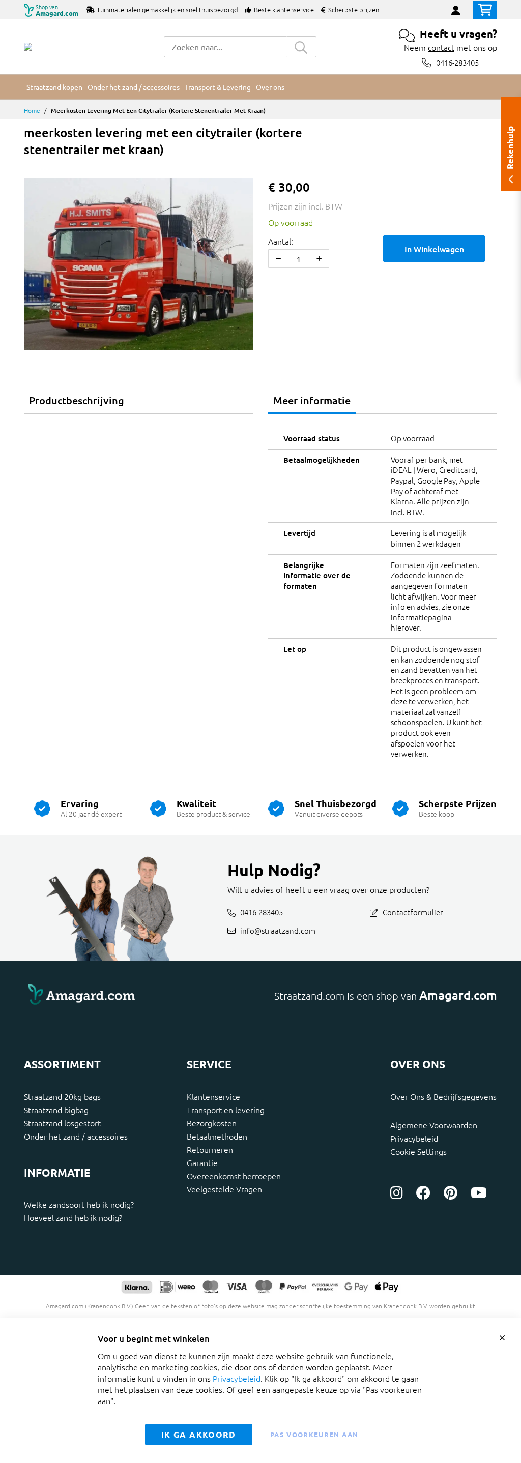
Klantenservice (213, 1096)
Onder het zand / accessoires (76, 1136)
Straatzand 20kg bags (62, 1096)
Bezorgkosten (212, 1122)
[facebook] (423, 1192)
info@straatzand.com (277, 929)
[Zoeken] (301, 46)
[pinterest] (450, 1192)
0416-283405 (457, 62)
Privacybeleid (414, 1138)
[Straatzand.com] (28, 47)
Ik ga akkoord (198, 1434)
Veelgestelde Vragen (224, 1189)
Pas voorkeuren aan (314, 1434)
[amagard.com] (138, 994)
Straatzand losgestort (62, 1122)
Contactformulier (413, 912)
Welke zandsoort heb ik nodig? (79, 1204)
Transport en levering (226, 1109)
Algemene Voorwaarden (433, 1124)
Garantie (202, 1162)
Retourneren (210, 1149)
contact (441, 47)
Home (32, 110)
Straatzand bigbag (56, 1109)
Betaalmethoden (217, 1136)
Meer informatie (312, 400)
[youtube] (479, 1192)
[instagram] (396, 1192)
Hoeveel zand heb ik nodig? (73, 1217)
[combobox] (225, 46)
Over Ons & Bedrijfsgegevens (443, 1096)
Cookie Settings (418, 1151)
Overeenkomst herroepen (234, 1175)
